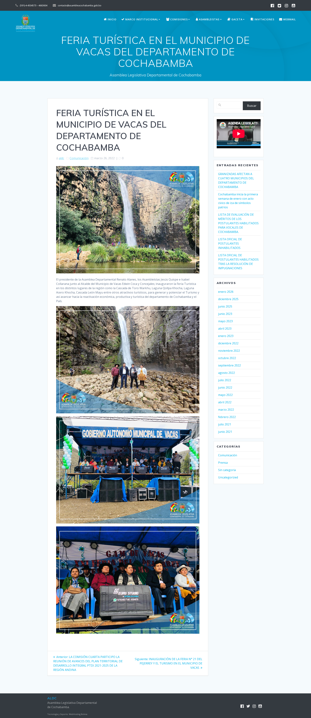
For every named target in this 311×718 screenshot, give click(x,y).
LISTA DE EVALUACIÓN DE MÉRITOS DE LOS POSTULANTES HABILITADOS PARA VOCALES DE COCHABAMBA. (238, 223)
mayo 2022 (225, 395)
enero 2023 (225, 336)
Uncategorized (228, 477)
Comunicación (79, 158)
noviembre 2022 (229, 351)
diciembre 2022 (228, 343)
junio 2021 (225, 432)
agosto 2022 (226, 373)
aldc (61, 158)
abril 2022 (224, 402)
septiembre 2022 (229, 365)
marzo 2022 (226, 410)
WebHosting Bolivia (78, 714)
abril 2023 (224, 329)
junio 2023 (225, 314)
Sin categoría (227, 470)
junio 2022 (225, 387)
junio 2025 (225, 306)
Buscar (251, 106)
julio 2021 (224, 424)
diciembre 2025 (228, 299)
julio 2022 (224, 380)
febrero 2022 (227, 417)
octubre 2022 (227, 358)
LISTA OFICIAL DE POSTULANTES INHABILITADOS (230, 243)
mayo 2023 (225, 321)
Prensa (223, 463)
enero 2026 (225, 292)
